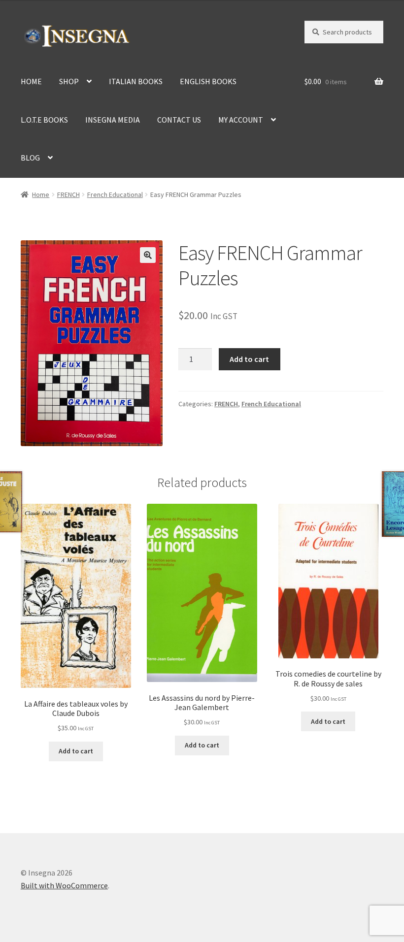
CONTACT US (179, 120)
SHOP (69, 81)
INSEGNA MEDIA (112, 120)
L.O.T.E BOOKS (44, 120)
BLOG (30, 157)
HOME (31, 81)
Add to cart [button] (76, 751)
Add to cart (249, 359)
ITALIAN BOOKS (136, 81)
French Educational (115, 194)
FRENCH (68, 194)
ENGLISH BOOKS (208, 81)
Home (40, 194)
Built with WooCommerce (64, 885)
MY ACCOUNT (240, 120)
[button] (148, 255)
